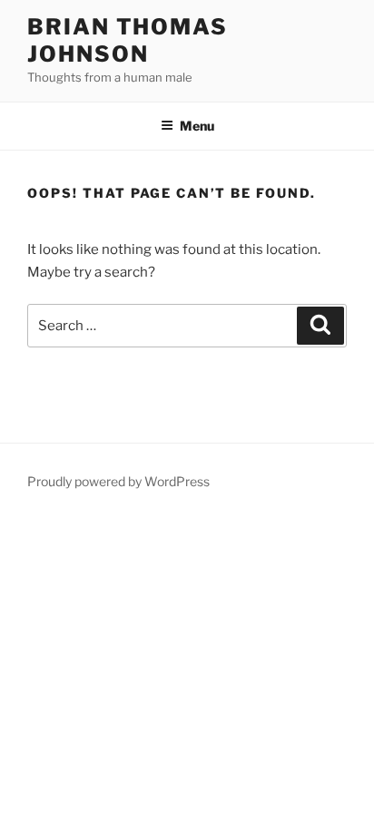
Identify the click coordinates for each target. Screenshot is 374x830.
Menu (197, 125)
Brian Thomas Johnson (127, 40)
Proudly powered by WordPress (118, 481)
